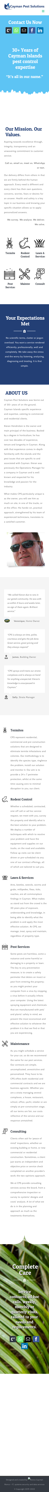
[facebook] (32, 30)
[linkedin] (40, 30)
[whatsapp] (16, 30)
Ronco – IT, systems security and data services (24, 1484)
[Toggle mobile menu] (43, 11)
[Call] (9, 30)
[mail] (24, 30)
